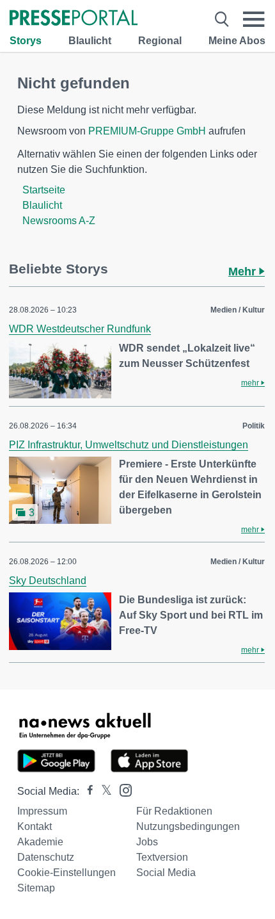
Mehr (243, 271)
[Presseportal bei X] (102, 791)
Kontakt (34, 826)
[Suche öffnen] (222, 19)
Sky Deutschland (47, 580)
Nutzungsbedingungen (188, 826)
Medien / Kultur (237, 309)
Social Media (166, 872)
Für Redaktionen (174, 811)
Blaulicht (89, 40)
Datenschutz (45, 857)
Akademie (40, 841)
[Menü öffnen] (253, 19)
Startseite (43, 189)
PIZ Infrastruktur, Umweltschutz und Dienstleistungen (128, 444)
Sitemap (36, 887)
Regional (160, 40)
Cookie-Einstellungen (66, 872)
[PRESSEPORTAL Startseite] (74, 19)
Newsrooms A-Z (58, 220)
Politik (253, 425)
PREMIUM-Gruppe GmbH (147, 131)
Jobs (147, 841)
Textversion (162, 857)
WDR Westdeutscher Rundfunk (80, 328)
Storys (26, 40)
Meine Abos (236, 40)
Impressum (42, 811)
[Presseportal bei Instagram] (122, 789)
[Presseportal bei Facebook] (86, 791)
